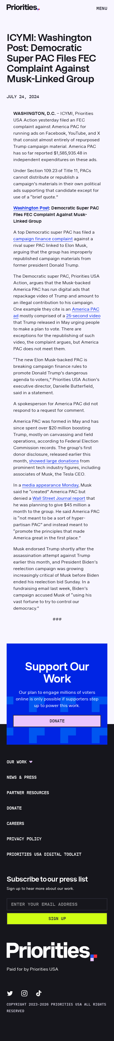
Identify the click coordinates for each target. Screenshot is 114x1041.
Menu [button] (101, 10)
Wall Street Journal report (58, 498)
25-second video (83, 316)
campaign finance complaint (43, 239)
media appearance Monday (50, 485)
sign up (57, 919)
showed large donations (54, 461)
